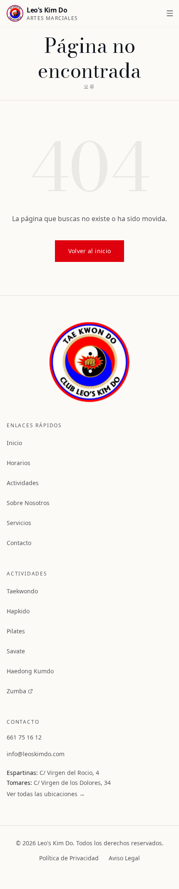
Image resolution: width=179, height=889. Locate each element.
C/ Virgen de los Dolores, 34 (72, 783)
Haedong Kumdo (30, 671)
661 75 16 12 (24, 737)
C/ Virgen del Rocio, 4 (69, 773)
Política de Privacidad (69, 858)
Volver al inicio (89, 251)
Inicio (14, 443)
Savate (16, 651)
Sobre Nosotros (28, 503)
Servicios (19, 523)
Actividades (23, 483)
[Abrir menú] (170, 13)
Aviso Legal (124, 858)
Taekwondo (22, 591)
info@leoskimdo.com (36, 754)
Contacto (19, 543)
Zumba (16, 691)
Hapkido (18, 611)
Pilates (16, 631)
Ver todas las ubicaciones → (46, 794)
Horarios (18, 463)
